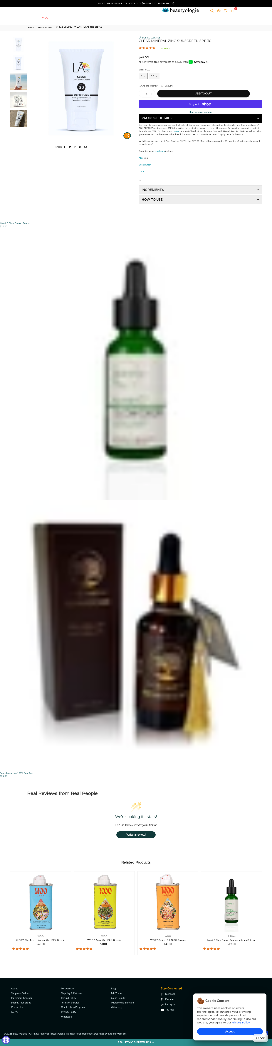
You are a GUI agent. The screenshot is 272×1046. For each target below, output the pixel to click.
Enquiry (168, 86)
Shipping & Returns (71, 993)
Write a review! (136, 834)
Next (130, 88)
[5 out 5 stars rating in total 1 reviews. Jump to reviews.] (148, 47)
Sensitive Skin (45, 27)
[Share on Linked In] (80, 146)
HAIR (106, 18)
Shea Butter (145, 165)
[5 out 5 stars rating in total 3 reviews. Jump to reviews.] (212, 949)
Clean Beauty (118, 998)
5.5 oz (154, 76)
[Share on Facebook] (64, 146)
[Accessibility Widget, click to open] (6, 1040)
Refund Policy (68, 998)
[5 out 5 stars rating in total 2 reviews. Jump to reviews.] (148, 949)
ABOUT (189, 18)
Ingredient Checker (21, 998)
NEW (59, 18)
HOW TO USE (152, 199)
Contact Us (17, 1007)
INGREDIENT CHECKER (214, 18)
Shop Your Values (20, 993)
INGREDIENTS (153, 190)
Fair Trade (116, 993)
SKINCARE (75, 18)
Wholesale (66, 1017)
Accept (230, 1031)
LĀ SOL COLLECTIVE (149, 38)
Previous (32, 88)
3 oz (143, 76)
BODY (92, 18)
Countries (172, 18)
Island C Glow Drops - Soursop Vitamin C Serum (231, 940)
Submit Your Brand (21, 1003)
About (14, 989)
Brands (155, 18)
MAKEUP (121, 18)
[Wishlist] (225, 10)
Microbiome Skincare (122, 1003)
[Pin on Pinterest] (75, 146)
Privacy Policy (241, 1022)
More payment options (200, 112)
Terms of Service (70, 1003)
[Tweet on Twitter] (70, 146)
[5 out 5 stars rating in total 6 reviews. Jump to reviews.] (21, 949)
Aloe (141, 158)
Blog (113, 989)
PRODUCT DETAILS (157, 118)
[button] (136, 1042)
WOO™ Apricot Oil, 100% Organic (168, 940)
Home (31, 27)
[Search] (212, 10)
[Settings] (219, 10)
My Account (67, 989)
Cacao (142, 171)
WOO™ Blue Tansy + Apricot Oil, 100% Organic (40, 940)
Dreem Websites (117, 1034)
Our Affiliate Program (73, 1007)
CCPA (14, 1012)
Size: (144, 70)
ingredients (159, 151)
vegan (176, 131)
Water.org (116, 1007)
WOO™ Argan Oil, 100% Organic (104, 940)
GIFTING (139, 18)
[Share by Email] (85, 146)
